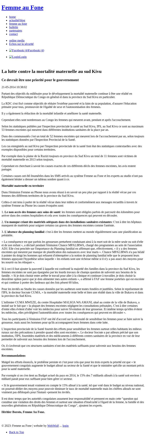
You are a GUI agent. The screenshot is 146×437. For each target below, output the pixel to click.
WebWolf (53, 425)
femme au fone (18, 23)
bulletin (13, 27)
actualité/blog (17, 20)
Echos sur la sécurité (21, 44)
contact (13, 34)
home (12, 16)
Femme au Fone (22, 7)
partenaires (15, 30)
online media (17, 40)
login (66, 425)
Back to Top (16, 432)
